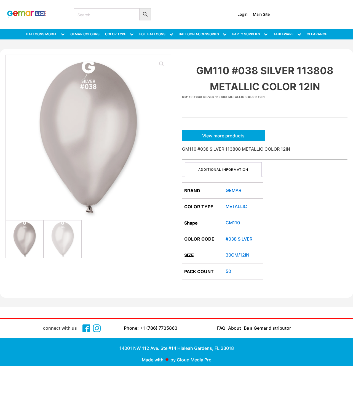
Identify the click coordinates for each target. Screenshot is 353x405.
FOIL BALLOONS (152, 34)
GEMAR (233, 190)
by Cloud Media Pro (191, 360)
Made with (153, 360)
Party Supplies (246, 34)
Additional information (223, 169)
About (234, 328)
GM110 (233, 222)
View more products (223, 135)
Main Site (261, 14)
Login (242, 14)
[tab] (223, 169)
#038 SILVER (239, 239)
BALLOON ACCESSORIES (199, 34)
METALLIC (236, 206)
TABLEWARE (283, 34)
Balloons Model (41, 34)
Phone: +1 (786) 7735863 (150, 328)
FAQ (221, 328)
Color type (115, 34)
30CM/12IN (237, 255)
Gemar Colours (85, 34)
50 (228, 271)
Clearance (317, 34)
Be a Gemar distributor (267, 328)
